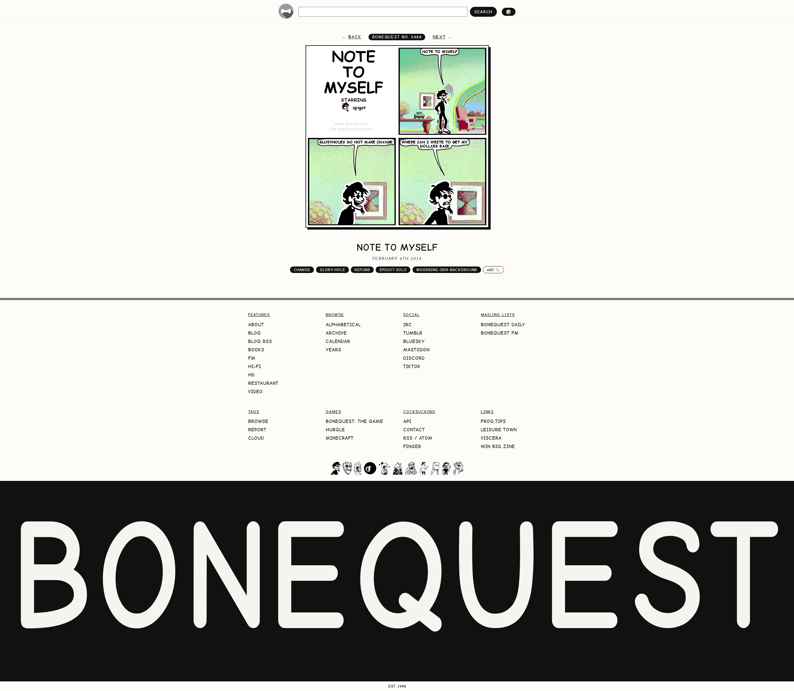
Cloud (256, 438)
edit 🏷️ (493, 269)
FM (251, 358)
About (256, 325)
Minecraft (340, 438)
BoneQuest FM (500, 333)
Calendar (338, 341)
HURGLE (335, 430)
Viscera (491, 438)
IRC (407, 325)
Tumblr (412, 333)
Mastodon (416, 350)
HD (251, 375)
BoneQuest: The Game (354, 421)
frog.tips (493, 421)
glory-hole (333, 269)
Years (333, 350)
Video (255, 391)
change (302, 269)
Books (256, 350)
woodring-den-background (446, 269)
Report (257, 430)
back (354, 37)
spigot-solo (393, 269)
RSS (408, 438)
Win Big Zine (498, 446)
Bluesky (414, 341)
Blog (254, 333)
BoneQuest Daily (503, 325)
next (439, 37)
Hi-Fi (254, 366)
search (483, 11)
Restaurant (263, 383)
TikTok (412, 366)
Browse (258, 421)
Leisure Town (499, 430)
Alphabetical (343, 325)
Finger (412, 446)
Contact (414, 430)
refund (362, 269)
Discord (414, 358)
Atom (425, 438)
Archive (336, 333)
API (407, 421)
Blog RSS (260, 341)
